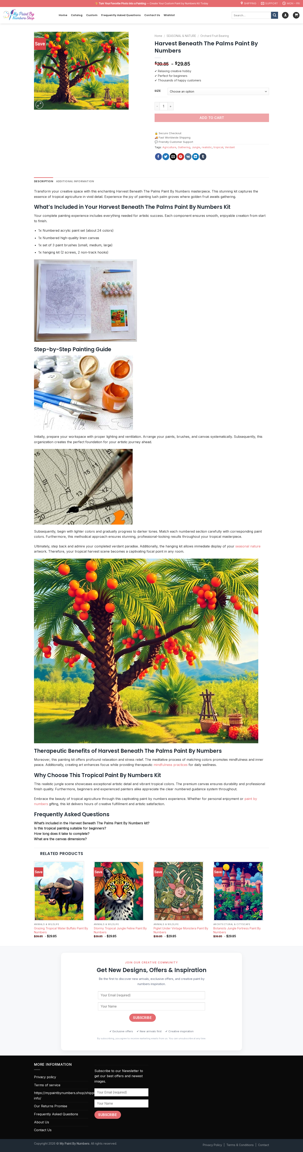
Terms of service (47, 1085)
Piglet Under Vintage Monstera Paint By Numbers (181, 930)
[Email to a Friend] (173, 156)
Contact (263, 1145)
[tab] (43, 181)
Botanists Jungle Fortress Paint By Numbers (237, 930)
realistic (207, 147)
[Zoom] (39, 105)
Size (158, 90)
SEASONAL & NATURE (181, 36)
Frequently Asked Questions (121, 15)
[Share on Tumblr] (203, 156)
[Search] (274, 15)
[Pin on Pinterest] (180, 156)
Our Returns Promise (50, 1106)
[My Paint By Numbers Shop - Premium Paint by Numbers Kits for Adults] (28, 15)
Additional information (75, 181)
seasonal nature (248, 546)
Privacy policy (45, 1077)
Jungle (196, 147)
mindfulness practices (171, 765)
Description (43, 181)
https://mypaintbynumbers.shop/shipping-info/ (67, 1095)
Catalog (76, 15)
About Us (41, 1122)
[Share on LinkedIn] (195, 156)
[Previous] (34, 903)
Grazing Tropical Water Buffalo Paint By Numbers (61, 930)
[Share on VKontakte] (188, 156)
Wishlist (169, 15)
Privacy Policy (212, 1145)
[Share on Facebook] (158, 156)
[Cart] (296, 15)
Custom (91, 15)
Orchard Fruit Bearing (214, 36)
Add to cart (212, 118)
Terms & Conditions (240, 1145)
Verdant (230, 147)
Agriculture (169, 147)
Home (63, 15)
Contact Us (152, 15)
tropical (218, 147)
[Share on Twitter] (165, 156)
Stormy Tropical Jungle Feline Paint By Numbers (120, 930)
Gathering (184, 147)
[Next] (269, 903)
